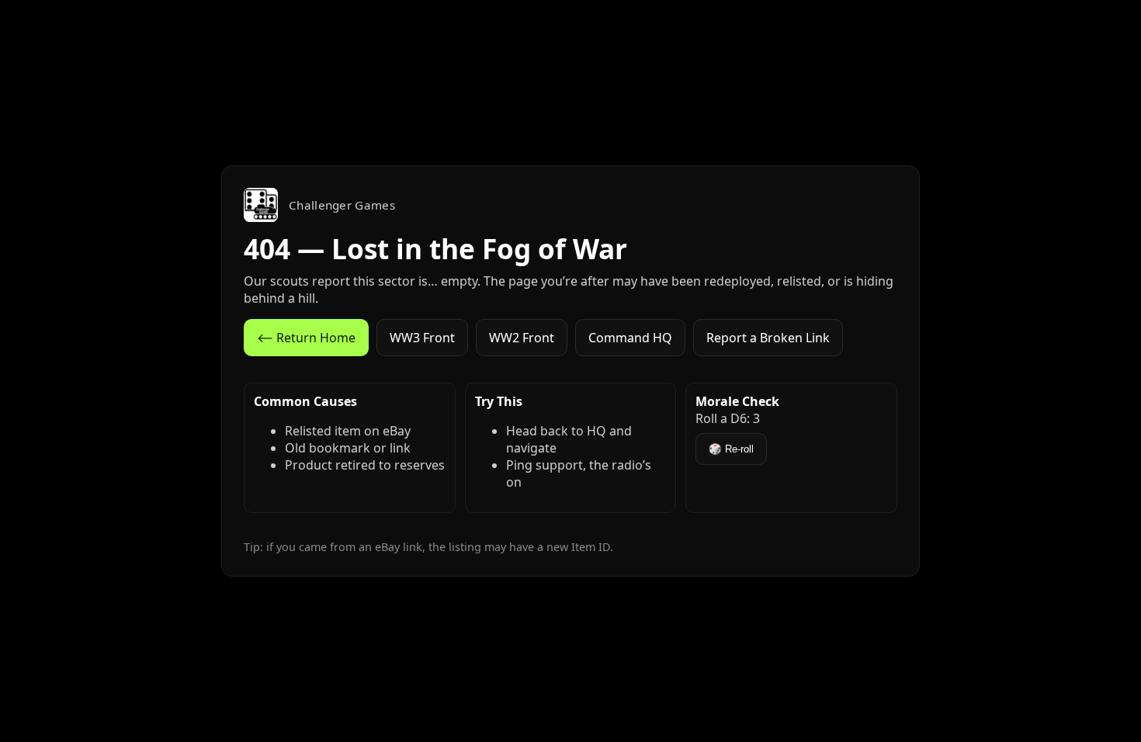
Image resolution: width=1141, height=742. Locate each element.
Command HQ (630, 337)
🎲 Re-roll (731, 449)
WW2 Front (521, 337)
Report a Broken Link (768, 337)
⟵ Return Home (306, 337)
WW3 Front (422, 337)
